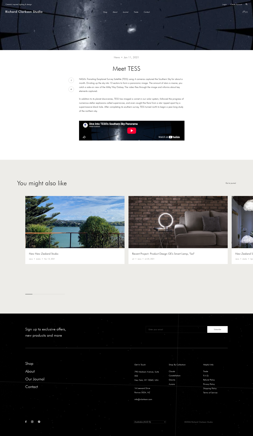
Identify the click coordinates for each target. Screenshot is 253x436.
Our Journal (35, 379)
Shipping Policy (209, 388)
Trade (136, 12)
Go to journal (231, 183)
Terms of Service (210, 392)
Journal (125, 12)
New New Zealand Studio (43, 253)
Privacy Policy (209, 384)
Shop (105, 12)
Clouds (172, 371)
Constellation (174, 375)
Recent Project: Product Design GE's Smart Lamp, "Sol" (163, 253)
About (115, 12)
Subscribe (217, 329)
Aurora (172, 384)
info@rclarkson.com (143, 399)
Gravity (172, 379)
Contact (147, 12)
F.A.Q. (206, 375)
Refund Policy (209, 379)
